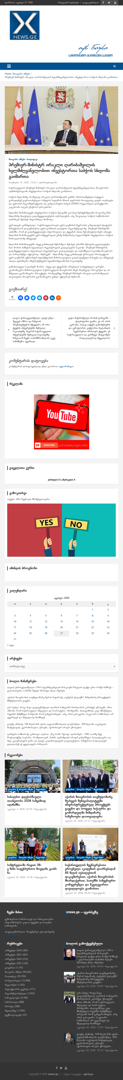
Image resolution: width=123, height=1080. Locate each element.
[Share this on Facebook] (20, 297)
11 (30, 621)
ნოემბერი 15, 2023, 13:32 (22, 182)
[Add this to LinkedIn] (52, 297)
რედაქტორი (40, 809)
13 (61, 621)
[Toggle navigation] (9, 66)
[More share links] (58, 297)
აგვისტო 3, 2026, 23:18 (19, 809)
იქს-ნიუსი (88, 1074)
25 (30, 633)
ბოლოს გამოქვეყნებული (84, 944)
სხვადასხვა (11, 1010)
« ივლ (10, 645)
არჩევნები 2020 (13, 950)
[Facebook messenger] (26, 297)
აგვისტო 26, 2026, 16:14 (90, 1050)
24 (15, 633)
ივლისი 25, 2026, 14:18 (19, 877)
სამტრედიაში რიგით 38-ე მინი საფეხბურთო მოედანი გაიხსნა (32, 869)
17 (15, 627)
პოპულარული (13, 980)
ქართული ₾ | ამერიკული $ (61, 480)
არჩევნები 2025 (13, 963)
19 (46, 627)
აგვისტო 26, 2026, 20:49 (90, 966)
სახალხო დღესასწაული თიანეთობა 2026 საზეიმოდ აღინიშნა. (26, 801)
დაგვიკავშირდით (91, 2)
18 (30, 627)
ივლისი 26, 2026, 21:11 (77, 821)
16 (108, 621)
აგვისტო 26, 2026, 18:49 (90, 986)
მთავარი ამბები (17, 159)
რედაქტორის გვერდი (17, 989)
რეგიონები (15, 755)
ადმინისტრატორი (47, 182)
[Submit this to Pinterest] (45, 297)
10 (15, 621)
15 (92, 621)
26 (46, 633)
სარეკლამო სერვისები (68, 2)
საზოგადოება (12, 997)
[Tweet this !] (33, 297)
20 (61, 627)
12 (46, 621)
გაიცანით (12, 789)
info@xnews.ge (13, 935)
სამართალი (11, 1002)
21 (77, 627)
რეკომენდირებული (15, 993)
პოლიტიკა (32, 159)
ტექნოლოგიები (13, 1015)
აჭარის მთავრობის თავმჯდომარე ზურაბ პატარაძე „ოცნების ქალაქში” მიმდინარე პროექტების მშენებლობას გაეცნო (97, 978)
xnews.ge (53, 1074)
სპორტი (9, 1006)
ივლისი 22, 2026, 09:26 (77, 893)
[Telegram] (39, 297)
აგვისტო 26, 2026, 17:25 (90, 1027)
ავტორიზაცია (66, 366)
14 (77, 621)
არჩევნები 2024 (13, 959)
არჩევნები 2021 (13, 954)
